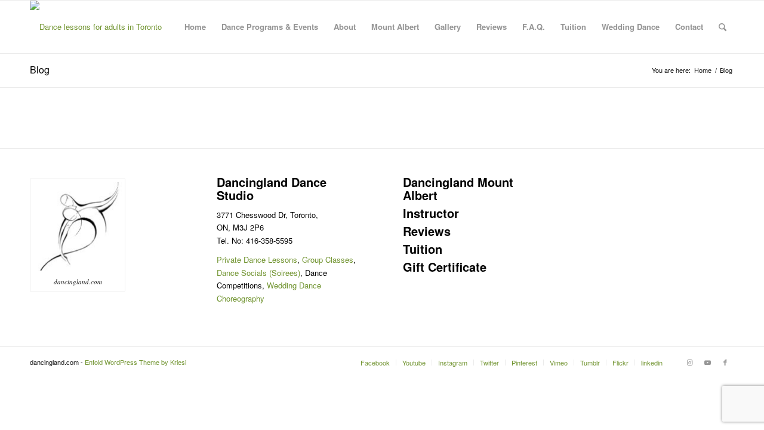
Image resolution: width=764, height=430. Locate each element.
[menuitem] (195, 27)
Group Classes (327, 259)
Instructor (431, 213)
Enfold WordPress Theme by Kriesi (135, 362)
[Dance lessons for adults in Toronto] (96, 27)
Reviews (427, 230)
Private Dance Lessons (257, 259)
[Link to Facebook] (725, 362)
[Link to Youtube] (707, 362)
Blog (40, 69)
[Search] (722, 27)
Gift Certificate (444, 266)
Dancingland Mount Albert (458, 188)
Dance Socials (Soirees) (258, 272)
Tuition (422, 248)
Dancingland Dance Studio (271, 188)
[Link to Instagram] (689, 362)
